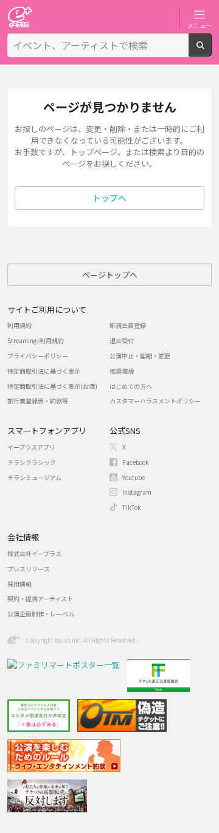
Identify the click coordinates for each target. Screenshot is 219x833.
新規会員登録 (127, 325)
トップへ (109, 198)
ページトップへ (109, 275)
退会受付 (121, 340)
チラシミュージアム (34, 477)
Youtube (133, 477)
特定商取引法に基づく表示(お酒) (52, 386)
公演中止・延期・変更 (139, 355)
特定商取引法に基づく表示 (43, 370)
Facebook (135, 462)
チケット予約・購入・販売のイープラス (19, 16)
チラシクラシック (31, 462)
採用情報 (19, 583)
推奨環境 (121, 370)
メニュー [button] (199, 25)
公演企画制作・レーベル (40, 613)
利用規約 (19, 325)
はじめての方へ (130, 386)
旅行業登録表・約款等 (37, 400)
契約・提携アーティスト (40, 598)
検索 (211, 52)
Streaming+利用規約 (35, 340)
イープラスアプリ (31, 446)
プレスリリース (28, 568)
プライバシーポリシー (37, 355)
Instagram (136, 492)
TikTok (131, 507)
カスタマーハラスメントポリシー (155, 400)
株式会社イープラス (34, 553)
